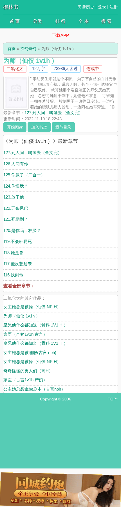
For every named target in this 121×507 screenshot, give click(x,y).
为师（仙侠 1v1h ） (21, 316)
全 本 (84, 21)
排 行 (60, 21)
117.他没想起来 (17, 263)
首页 (11, 48)
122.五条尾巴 (15, 208)
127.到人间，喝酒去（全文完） (53, 112)
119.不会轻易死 (17, 241)
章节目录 (63, 127)
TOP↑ (113, 399)
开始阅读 (15, 127)
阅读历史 (85, 6)
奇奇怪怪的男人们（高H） (28, 370)
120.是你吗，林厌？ (22, 230)
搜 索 (106, 21)
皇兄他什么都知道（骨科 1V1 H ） (35, 325)
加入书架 (39, 127)
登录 (102, 6)
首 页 (15, 21)
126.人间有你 (15, 163)
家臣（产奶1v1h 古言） (25, 334)
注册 (113, 6)
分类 (37, 21)
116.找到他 (13, 274)
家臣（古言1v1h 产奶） (25, 379)
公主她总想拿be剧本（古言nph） (34, 389)
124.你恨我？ (15, 186)
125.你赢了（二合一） (24, 174)
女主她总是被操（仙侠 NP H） (32, 306)
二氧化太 (14, 68)
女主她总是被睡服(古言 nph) (29, 352)
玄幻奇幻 (28, 48)
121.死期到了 (15, 219)
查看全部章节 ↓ (18, 285)
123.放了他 (13, 197)
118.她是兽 (13, 252)
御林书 (10, 7)
